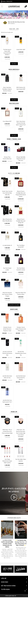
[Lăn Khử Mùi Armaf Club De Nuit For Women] (21, 367)
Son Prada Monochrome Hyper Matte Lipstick (7, 461)
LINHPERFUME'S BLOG (14, 517)
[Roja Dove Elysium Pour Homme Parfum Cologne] (7, 284)
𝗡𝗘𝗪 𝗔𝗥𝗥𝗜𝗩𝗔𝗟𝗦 (14, 69)
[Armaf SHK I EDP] (21, 41)
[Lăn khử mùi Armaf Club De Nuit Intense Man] (7, 343)
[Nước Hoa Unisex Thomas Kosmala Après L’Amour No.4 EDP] (21, 112)
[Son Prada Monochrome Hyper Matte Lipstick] (7, 450)
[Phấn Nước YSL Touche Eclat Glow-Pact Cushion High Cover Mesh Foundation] (21, 421)
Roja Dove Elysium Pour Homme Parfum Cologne (7, 294)
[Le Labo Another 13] (7, 236)
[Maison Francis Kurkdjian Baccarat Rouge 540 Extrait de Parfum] (21, 182)
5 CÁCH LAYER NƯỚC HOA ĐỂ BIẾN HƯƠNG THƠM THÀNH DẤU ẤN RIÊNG (7, 544)
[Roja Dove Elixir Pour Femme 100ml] (21, 284)
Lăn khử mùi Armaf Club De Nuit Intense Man (7, 353)
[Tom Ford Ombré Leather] (7, 259)
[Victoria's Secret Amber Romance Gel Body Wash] (21, 318)
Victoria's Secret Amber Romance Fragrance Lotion (7, 329)
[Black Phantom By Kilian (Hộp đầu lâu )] (7, 210)
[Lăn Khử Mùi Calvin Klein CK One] (7, 367)
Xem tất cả (14, 63)
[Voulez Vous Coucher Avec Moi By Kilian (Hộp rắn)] (7, 182)
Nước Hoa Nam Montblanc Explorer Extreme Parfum (7, 89)
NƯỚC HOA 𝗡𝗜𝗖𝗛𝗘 (14, 173)
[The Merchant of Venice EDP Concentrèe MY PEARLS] (7, 41)
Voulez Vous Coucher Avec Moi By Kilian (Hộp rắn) (7, 193)
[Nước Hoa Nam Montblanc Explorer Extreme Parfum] (7, 79)
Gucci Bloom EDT (7, 121)
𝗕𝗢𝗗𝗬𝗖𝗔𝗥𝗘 (14, 309)
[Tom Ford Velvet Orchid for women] (21, 259)
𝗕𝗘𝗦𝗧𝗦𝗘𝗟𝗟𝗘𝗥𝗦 (14, 103)
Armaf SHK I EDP (21, 49)
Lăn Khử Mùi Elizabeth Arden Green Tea (20, 353)
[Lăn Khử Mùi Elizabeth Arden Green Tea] (21, 343)
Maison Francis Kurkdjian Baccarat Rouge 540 (20, 221)
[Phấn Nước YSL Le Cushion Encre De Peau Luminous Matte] (7, 421)
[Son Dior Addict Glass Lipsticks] (21, 450)
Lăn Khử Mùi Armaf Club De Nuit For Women (20, 377)
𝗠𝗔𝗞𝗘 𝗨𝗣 (14, 411)
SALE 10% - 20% (14, 29)
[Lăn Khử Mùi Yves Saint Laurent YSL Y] (7, 391)
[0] (25, 7)
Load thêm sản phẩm (14, 305)
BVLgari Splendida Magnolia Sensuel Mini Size (20, 158)
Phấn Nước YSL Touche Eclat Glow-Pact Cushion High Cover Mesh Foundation (20, 433)
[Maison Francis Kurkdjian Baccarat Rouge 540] (21, 210)
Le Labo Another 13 (7, 245)
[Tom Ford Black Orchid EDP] (21, 236)
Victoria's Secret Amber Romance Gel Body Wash (21, 329)
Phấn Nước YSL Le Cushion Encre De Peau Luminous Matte (7, 431)
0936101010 (9, 1)
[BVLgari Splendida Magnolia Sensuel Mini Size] (21, 148)
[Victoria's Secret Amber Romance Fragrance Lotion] (7, 318)
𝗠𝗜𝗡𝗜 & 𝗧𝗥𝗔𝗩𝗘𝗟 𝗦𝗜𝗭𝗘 (14, 139)
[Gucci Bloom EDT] (7, 112)
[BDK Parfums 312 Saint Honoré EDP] (21, 79)
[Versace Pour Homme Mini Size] (7, 148)
